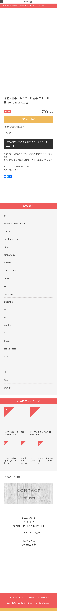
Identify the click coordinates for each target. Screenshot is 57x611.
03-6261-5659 (32, 533)
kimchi (7, 246)
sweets (7, 262)
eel (5, 215)
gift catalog (10, 254)
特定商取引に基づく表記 (39, 597)
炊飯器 (7, 387)
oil (5, 372)
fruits (7, 340)
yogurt (7, 286)
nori (6, 309)
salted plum (10, 270)
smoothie (8, 301)
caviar (7, 231)
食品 (6, 379)
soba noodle (10, 348)
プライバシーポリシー (17, 597)
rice (6, 356)
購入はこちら (28, 119)
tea (5, 317)
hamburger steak (12, 239)
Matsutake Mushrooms (15, 223)
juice (6, 333)
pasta (6, 364)
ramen (7, 278)
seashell (8, 325)
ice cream (9, 293)
